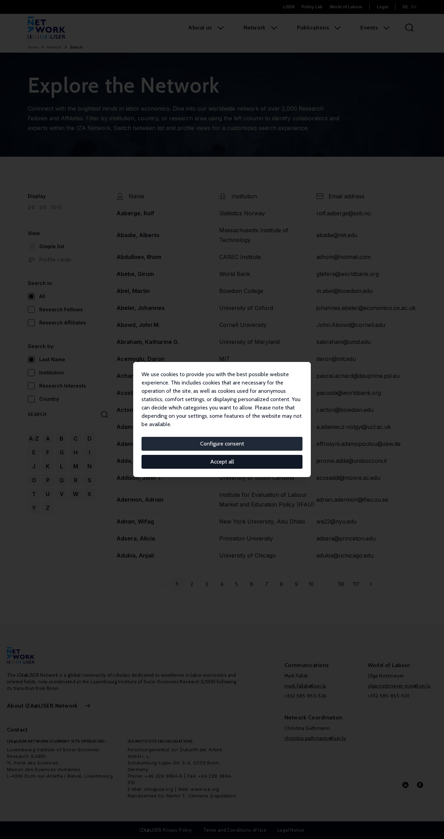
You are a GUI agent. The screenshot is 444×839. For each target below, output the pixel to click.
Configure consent (222, 443)
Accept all (222, 461)
